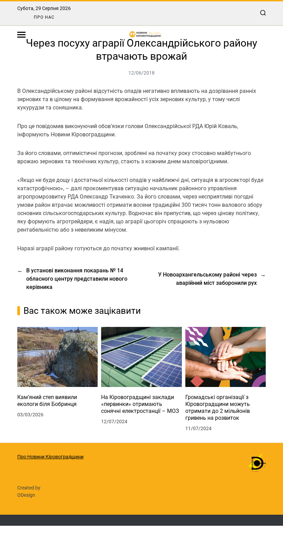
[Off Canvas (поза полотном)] (21, 35)
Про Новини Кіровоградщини (50, 456)
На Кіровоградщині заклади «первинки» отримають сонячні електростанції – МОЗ (140, 404)
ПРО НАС (44, 17)
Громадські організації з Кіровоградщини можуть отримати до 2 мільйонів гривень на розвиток (217, 407)
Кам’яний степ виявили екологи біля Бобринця (47, 400)
